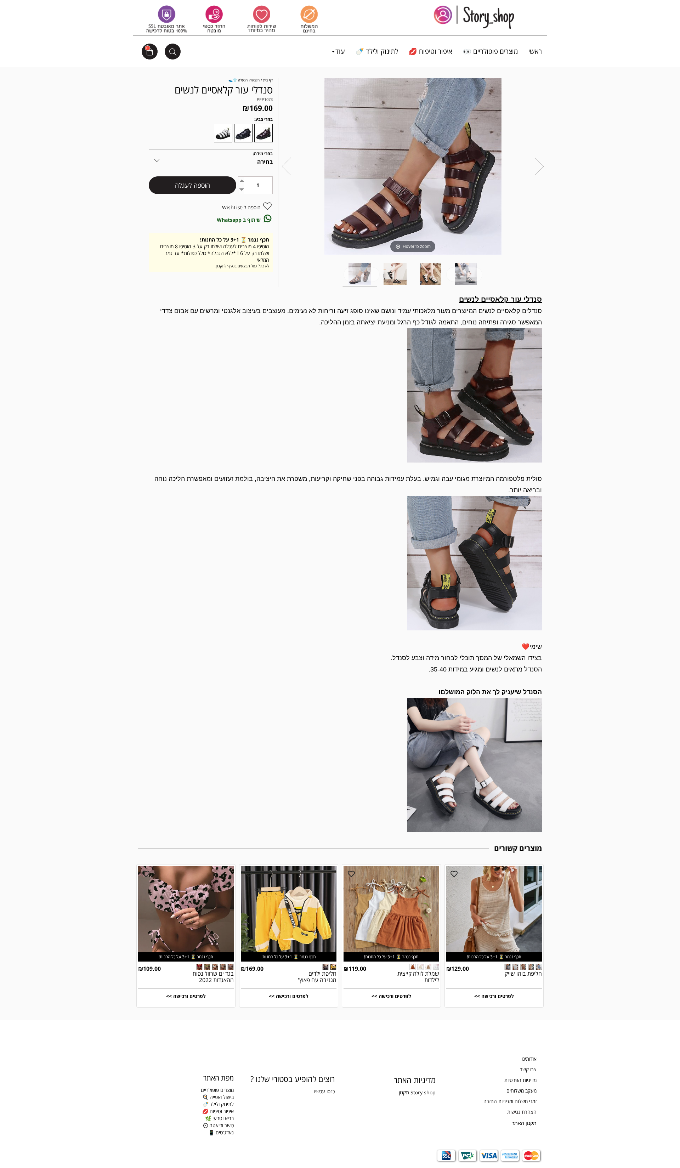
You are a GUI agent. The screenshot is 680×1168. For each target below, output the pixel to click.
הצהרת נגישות (522, 1112)
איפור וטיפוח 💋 (430, 51)
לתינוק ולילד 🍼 (377, 51)
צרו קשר (528, 1069)
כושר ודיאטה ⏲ (218, 1125)
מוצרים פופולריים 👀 (490, 51)
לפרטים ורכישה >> (494, 996)
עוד (340, 51)
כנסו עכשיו (324, 1091)
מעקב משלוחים (521, 1090)
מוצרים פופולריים (217, 1090)
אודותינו (529, 1058)
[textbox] (491, 1123)
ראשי (535, 51)
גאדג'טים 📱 (221, 1132)
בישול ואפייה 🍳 (218, 1097)
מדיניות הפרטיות (520, 1080)
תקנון (404, 1092)
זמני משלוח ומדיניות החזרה (510, 1101)
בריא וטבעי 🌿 (219, 1118)
